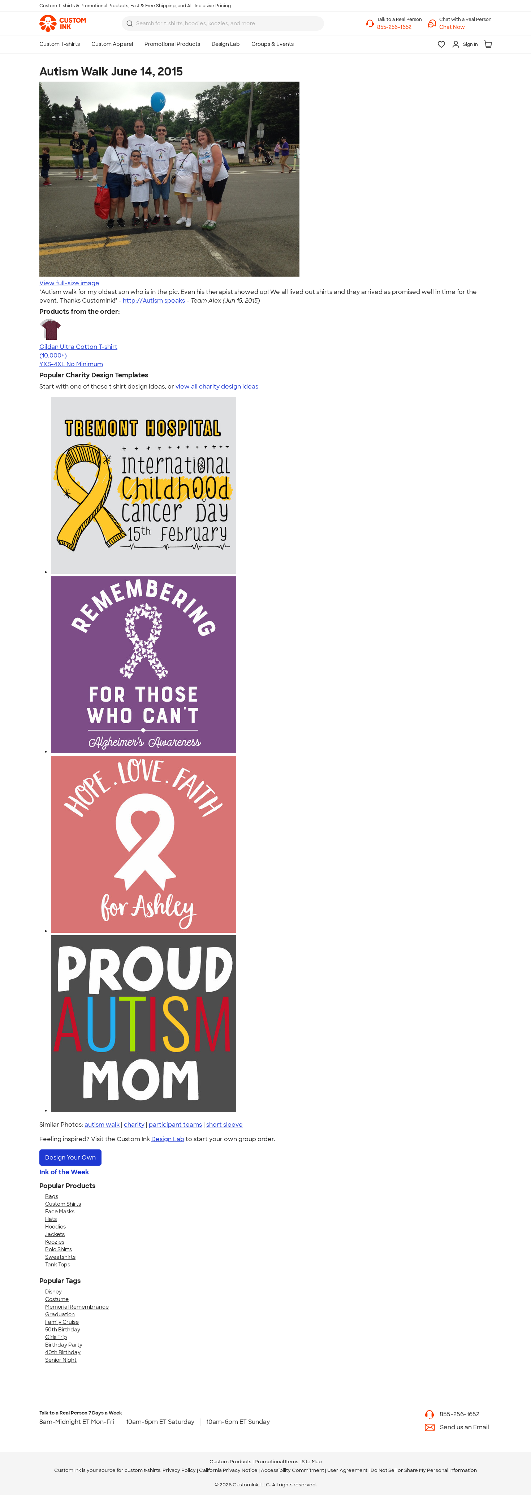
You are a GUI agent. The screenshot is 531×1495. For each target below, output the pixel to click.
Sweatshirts (60, 1257)
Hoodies (55, 1226)
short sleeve (224, 1124)
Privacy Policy (179, 1470)
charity (134, 1124)
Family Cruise (62, 1322)
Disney (53, 1291)
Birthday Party (63, 1345)
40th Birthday (63, 1352)
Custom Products (230, 1462)
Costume (57, 1299)
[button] (465, 27)
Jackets (55, 1234)
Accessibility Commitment (292, 1470)
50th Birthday (62, 1329)
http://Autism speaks (154, 300)
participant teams (175, 1124)
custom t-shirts (142, 1470)
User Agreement (347, 1470)
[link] (62, 23)
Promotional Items (276, 1462)
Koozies (54, 1242)
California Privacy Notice (228, 1470)
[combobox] (223, 23)
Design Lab (167, 1139)
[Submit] (129, 23)
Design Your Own (70, 1157)
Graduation (60, 1314)
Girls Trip (56, 1337)
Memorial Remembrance (77, 1307)
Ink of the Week (64, 1172)
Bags (51, 1196)
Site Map (312, 1462)
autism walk (102, 1124)
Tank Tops (57, 1264)
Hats (51, 1219)
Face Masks (59, 1211)
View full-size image (69, 283)
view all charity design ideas (217, 386)
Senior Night (61, 1360)
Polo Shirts (58, 1249)
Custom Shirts (63, 1204)
